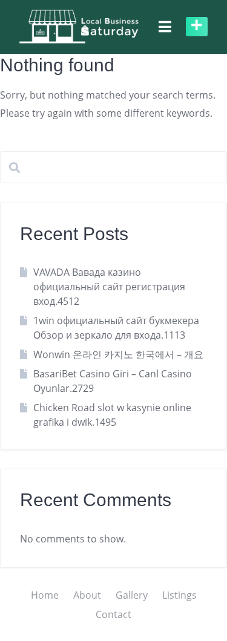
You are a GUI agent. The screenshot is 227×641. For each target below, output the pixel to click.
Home (45, 595)
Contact (113, 614)
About (87, 595)
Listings (179, 595)
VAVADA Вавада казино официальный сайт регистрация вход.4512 (109, 286)
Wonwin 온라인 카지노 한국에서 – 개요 (118, 354)
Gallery (132, 595)
